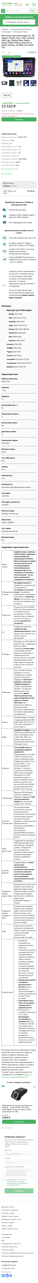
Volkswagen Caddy (20, 32)
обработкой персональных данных (17, 1184)
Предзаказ (19, 119)
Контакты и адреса (10, 1261)
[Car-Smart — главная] (7, 3)
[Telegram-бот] (3, 1275)
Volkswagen (6, 32)
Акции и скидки (7, 1225)
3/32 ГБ (7, 95)
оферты (16, 1181)
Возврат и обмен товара (10, 1216)
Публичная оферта (8, 1250)
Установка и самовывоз (10, 1210)
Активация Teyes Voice (9, 1247)
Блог (3, 1240)
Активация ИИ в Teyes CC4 (11, 1243)
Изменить (13, 186)
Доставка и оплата (8, 1207)
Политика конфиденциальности (12, 1256)
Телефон (8, 1158)
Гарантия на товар (8, 1213)
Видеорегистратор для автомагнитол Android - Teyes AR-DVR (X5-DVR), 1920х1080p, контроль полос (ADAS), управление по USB (17, 1108)
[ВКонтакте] (10, 1275)
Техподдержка (7, 1234)
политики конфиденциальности (15, 1182)
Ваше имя (8, 1150)
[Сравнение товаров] (27, 4)
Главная (5, 29)
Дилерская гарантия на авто (11, 1219)
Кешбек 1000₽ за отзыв (10, 1229)
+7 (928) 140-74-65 (8, 1268)
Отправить (19, 1191)
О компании (6, 1237)
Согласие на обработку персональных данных (18, 1253)
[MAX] (7, 1275)
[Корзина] (34, 4)
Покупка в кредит (8, 1222)
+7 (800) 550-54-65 (9, 1265)
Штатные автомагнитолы (21, 29)
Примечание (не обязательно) (14, 1166)
